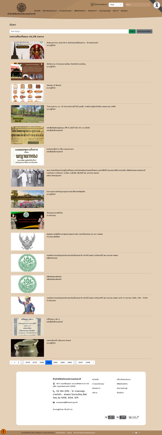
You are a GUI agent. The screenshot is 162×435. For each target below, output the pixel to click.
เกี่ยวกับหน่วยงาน (124, 379)
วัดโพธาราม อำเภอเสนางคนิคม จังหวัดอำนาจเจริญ (66, 64)
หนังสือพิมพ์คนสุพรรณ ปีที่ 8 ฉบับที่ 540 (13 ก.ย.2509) (68, 127)
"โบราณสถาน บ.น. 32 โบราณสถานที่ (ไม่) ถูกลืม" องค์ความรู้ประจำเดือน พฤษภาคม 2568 (81, 106)
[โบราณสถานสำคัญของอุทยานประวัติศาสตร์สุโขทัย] (27, 199)
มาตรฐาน (69, 433)
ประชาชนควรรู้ (122, 388)
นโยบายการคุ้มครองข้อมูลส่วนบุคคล (84, 433)
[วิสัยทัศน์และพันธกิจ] (27, 284)
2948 (88, 362)
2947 (80, 362)
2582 (55, 362)
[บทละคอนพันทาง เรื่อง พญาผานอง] (27, 156)
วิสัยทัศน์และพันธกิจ (54, 276)
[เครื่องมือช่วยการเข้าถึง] (3, 431)
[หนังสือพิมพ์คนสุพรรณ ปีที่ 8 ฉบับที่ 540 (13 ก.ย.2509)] (27, 135)
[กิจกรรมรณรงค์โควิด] (27, 220)
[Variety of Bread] (27, 93)
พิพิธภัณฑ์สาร (122, 384)
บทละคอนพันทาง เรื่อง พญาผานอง (60, 149)
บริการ (94, 392)
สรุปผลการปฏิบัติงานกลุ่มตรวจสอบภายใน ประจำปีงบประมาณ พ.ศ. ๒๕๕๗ (75, 234)
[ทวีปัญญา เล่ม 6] (27, 327)
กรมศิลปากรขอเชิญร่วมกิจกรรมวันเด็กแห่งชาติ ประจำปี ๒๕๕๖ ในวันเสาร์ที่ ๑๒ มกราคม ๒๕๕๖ (82, 255)
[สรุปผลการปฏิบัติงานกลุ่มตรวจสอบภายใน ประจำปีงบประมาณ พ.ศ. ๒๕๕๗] (27, 241)
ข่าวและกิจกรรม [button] (65, 10)
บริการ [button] (115, 10)
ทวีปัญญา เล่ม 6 (53, 319)
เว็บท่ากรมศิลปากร (100, 4)
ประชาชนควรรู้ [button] (104, 10)
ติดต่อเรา (124, 10)
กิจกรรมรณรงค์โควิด (55, 213)
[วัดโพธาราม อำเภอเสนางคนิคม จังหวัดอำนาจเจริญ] (27, 71)
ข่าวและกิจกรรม (98, 384)
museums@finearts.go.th (67, 402)
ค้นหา (132, 31)
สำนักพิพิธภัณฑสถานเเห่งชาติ (21, 13)
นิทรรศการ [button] (92, 10)
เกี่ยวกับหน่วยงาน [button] (49, 10)
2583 (62, 362)
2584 (69, 362)
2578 (27, 362)
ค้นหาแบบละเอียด (144, 31)
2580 (42, 362)
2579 (35, 362)
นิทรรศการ (96, 388)
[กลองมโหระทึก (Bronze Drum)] (27, 348)
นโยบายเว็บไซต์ (60, 433)
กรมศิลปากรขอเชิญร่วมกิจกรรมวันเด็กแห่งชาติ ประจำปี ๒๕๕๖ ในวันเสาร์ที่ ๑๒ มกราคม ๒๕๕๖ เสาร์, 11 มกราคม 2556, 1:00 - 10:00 (97, 298)
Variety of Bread (54, 85)
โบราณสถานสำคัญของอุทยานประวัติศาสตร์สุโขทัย (66, 191)
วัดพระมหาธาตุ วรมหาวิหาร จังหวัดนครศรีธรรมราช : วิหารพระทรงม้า (72, 42)
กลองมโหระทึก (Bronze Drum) (59, 340)
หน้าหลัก (95, 379)
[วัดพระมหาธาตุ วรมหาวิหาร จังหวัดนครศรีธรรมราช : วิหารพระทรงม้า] (27, 50)
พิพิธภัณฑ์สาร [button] (79, 10)
